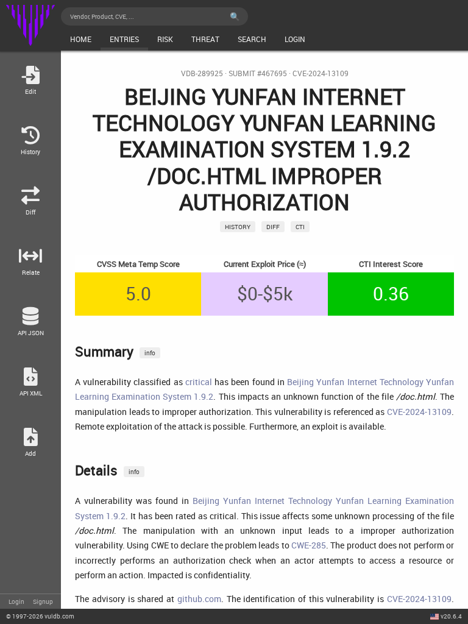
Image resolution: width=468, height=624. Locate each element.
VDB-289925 (202, 73)
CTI (300, 226)
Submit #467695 (258, 73)
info (149, 353)
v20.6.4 (451, 616)
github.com (199, 598)
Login (16, 601)
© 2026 (40, 616)
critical (198, 382)
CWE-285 (308, 545)
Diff (273, 226)
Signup (43, 601)
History (237, 226)
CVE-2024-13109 (320, 73)
